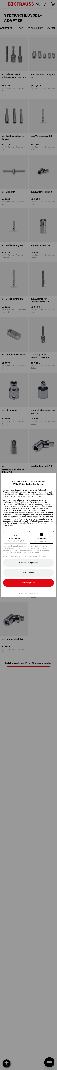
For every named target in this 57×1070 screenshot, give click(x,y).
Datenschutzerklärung (36, 556)
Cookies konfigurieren (28, 563)
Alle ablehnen (28, 573)
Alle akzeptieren (28, 583)
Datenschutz (23, 593)
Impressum (34, 593)
